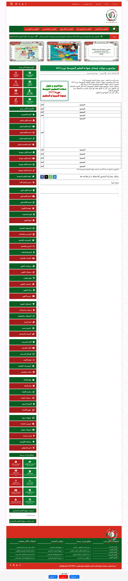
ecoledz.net (63, 566)
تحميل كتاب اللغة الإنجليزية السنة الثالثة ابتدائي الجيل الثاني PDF (39, 36)
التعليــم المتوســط (84, 29)
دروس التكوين (27, 296)
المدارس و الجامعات (25, 234)
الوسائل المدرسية (26, 354)
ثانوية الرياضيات (27, 214)
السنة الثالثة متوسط (25, 164)
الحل (42, 104)
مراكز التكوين (27, 290)
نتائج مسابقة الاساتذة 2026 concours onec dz (64, 56)
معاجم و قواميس (26, 372)
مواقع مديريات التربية (83, 558)
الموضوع (82, 104)
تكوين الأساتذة (26, 410)
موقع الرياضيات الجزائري (55, 551)
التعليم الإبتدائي (113, 547)
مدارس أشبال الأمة (25, 182)
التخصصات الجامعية (25, 240)
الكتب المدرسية (27, 342)
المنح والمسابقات (26, 252)
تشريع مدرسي (26, 328)
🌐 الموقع (53, 577)
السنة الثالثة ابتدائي (26, 132)
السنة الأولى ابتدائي (26, 120)
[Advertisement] (82, 132)
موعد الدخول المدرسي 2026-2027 (101, 55)
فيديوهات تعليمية (26, 430)
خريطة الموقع (75, 4)
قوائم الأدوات (27, 360)
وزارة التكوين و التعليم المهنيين (81, 554)
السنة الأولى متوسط (25, 152)
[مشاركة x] (46, 177)
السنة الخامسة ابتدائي (24, 144)
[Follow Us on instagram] (13, 565)
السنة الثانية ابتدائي (26, 126)
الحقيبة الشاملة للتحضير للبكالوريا (25, 551)
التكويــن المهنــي (32, 29)
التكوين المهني (113, 557)
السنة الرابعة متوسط (25, 170)
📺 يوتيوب (63, 577)
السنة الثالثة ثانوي (26, 202)
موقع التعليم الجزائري (56, 547)
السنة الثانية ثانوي (26, 196)
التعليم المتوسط (112, 554)
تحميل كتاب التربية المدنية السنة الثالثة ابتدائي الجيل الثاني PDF (27, 56)
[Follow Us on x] (20, 565)
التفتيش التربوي (27, 404)
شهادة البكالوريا (26, 208)
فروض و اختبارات (26, 424)
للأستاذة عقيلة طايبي (82, 566)
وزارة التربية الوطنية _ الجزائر (81, 547)
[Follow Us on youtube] (17, 565)
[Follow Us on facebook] (10, 565)
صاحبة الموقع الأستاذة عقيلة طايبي (24, 558)
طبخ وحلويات (27, 278)
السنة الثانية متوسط (25, 158)
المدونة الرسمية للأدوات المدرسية (24, 554)
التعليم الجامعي (113, 552)
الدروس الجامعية (26, 246)
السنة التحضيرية (26, 114)
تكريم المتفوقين (27, 448)
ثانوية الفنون (28, 220)
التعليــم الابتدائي (101, 29)
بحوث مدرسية (27, 436)
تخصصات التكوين (25, 284)
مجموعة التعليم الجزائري (55, 558)
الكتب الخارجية (27, 348)
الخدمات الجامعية (25, 258)
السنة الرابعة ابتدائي (25, 138)
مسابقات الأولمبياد (26, 442)
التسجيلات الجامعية (25, 228)
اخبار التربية (28, 322)
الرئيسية (102, 73)
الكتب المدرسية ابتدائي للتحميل (25, 547)
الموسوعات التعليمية (24, 366)
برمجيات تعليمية (26, 398)
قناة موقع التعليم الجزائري (54, 554)
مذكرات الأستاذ (27, 392)
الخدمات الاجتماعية (25, 334)
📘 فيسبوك (74, 577)
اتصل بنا (106, 4)
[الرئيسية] (114, 29)
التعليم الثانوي (113, 549)
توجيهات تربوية (26, 418)
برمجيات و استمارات (25, 310)
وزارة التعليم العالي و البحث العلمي (79, 551)
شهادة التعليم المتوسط (92, 73)
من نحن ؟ (114, 4)
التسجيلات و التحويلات (25, 316)
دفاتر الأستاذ (28, 386)
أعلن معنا (98, 4)
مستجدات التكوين (26, 266)
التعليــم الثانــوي (66, 29)
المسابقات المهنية (26, 304)
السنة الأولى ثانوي (26, 190)
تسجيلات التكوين (26, 272)
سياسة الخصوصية (87, 4)
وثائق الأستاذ (28, 380)
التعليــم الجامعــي (49, 29)
